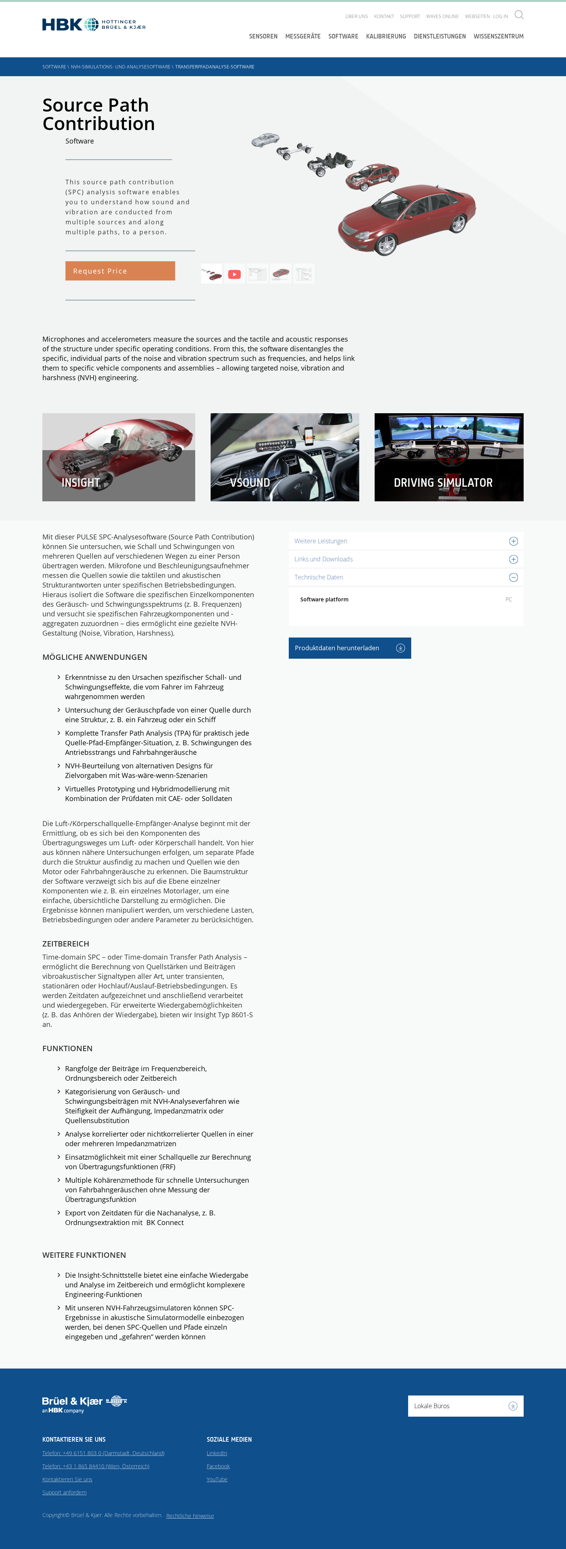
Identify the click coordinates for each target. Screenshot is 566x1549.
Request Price (100, 270)
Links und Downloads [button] (324, 559)
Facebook (218, 1466)
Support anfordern (64, 1492)
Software (343, 36)
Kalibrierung (386, 36)
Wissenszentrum (499, 36)
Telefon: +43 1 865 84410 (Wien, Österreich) (95, 1466)
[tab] (406, 541)
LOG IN (500, 16)
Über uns (356, 16)
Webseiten (477, 16)
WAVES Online (442, 16)
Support (410, 16)
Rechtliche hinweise (190, 1515)
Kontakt (384, 16)
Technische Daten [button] (319, 577)
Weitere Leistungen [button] (321, 541)
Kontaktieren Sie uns (67, 1479)
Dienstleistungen (440, 36)
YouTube (217, 1479)
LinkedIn (217, 1453)
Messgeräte (303, 36)
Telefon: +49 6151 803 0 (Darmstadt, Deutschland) (103, 1453)
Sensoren (263, 36)
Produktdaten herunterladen (338, 648)
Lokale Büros (431, 1406)
